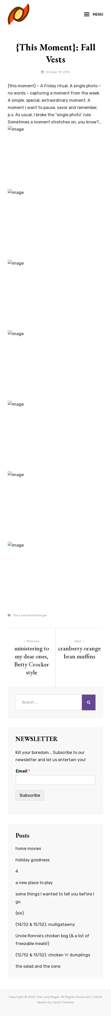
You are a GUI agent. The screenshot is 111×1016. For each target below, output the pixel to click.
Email (23, 771)
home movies (28, 848)
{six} (19, 913)
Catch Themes (63, 1002)
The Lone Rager (47, 997)
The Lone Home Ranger (30, 615)
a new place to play (34, 882)
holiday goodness (32, 859)
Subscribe (30, 795)
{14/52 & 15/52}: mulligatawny (45, 924)
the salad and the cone (37, 966)
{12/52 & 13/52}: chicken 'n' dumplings (52, 954)
